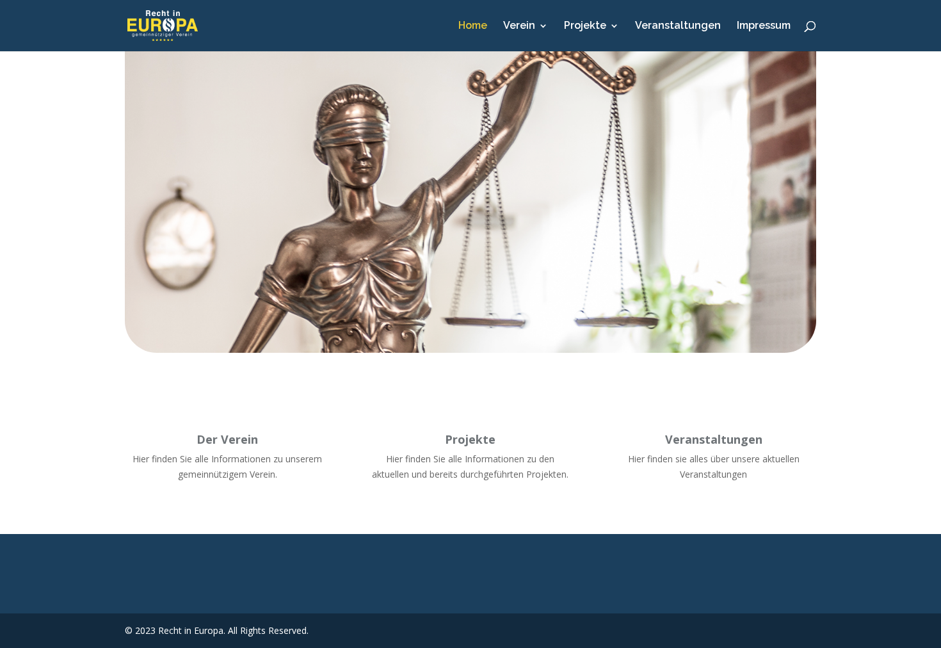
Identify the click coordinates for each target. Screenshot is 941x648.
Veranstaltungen (678, 26)
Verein (519, 26)
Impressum (764, 26)
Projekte (585, 26)
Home (472, 26)
